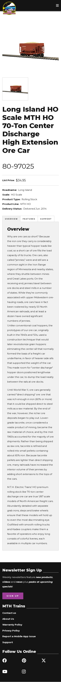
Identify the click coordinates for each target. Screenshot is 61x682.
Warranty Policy (12, 624)
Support (46, 219)
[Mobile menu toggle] (57, 5)
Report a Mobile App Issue (19, 636)
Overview (11, 219)
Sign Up (13, 596)
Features (29, 219)
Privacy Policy (11, 630)
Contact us (9, 612)
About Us (8, 618)
